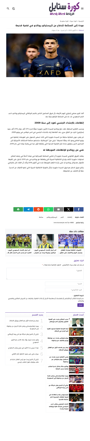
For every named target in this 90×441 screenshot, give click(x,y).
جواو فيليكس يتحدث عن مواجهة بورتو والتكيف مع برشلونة (58, 339)
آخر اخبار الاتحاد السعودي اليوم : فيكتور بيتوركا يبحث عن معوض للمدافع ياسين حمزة (45, 253)
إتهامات (69, 217)
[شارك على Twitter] (68, 209)
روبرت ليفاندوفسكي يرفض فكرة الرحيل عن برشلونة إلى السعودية (57, 377)
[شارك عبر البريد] (58, 209)
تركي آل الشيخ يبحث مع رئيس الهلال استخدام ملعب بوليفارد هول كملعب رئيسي (24, 360)
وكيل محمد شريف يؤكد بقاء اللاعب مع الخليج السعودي (25, 341)
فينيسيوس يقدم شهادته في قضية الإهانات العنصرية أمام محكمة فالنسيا (58, 397)
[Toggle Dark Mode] (14, 9)
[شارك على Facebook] (78, 209)
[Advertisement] (45, 94)
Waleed (81, 30)
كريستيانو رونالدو (52, 217)
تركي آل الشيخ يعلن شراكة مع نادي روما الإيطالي (58, 386)
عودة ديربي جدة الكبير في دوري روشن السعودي (23, 347)
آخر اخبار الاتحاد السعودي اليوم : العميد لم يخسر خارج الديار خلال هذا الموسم (19, 253)
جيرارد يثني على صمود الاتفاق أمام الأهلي (25, 354)
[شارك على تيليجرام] (28, 209)
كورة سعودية (64, 21)
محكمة (41, 217)
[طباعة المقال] (18, 209)
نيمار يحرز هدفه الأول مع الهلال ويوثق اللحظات (58, 348)
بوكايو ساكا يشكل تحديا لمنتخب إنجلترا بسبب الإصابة (58, 367)
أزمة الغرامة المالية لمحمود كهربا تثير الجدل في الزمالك (57, 330)
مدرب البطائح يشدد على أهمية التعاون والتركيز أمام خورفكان (58, 320)
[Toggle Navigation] (83, 9)
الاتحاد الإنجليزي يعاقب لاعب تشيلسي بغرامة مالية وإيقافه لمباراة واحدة (58, 406)
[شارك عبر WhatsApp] (48, 209)
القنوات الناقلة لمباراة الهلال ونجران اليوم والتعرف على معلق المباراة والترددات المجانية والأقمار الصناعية (71, 254)
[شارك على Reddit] (38, 209)
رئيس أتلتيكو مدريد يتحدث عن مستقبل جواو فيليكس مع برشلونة (58, 359)
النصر (62, 217)
